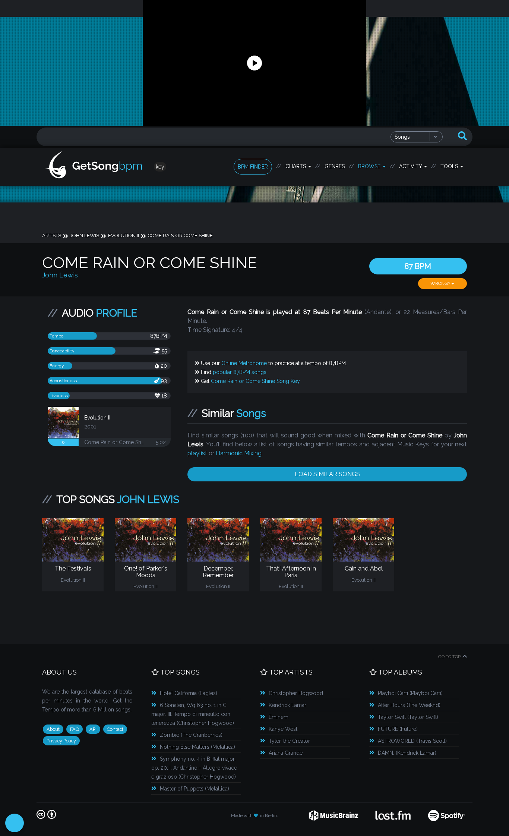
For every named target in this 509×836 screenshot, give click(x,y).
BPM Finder (253, 167)
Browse (370, 166)
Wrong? (440, 283)
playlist (197, 453)
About (53, 729)
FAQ (74, 729)
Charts (296, 166)
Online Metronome (244, 363)
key (160, 167)
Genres (335, 166)
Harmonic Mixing (239, 453)
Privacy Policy (61, 741)
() (188, 693)
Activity (411, 166)
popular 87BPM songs (239, 372)
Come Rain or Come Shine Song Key (255, 381)
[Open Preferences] (14, 823)
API (93, 729)
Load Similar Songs (327, 474)
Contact (115, 729)
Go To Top (449, 656)
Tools (449, 166)
